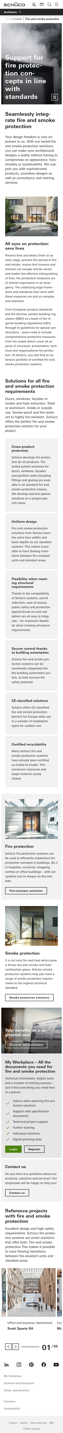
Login (13, 1149)
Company (9, 1401)
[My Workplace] (34, 4)
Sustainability (12, 1408)
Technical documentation (19, 1383)
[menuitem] (6, 1364)
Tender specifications (16, 1390)
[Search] (49, 4)
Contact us (17, 1192)
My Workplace (13, 1376)
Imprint (24, 1422)
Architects (10, 12)
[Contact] (41, 4)
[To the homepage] (14, 4)
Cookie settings (31, 1428)
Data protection (38, 1422)
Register (34, 1149)
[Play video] (54, 97)
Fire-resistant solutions (26, 890)
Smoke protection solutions (29, 997)
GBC (51, 1422)
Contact (13, 1422)
